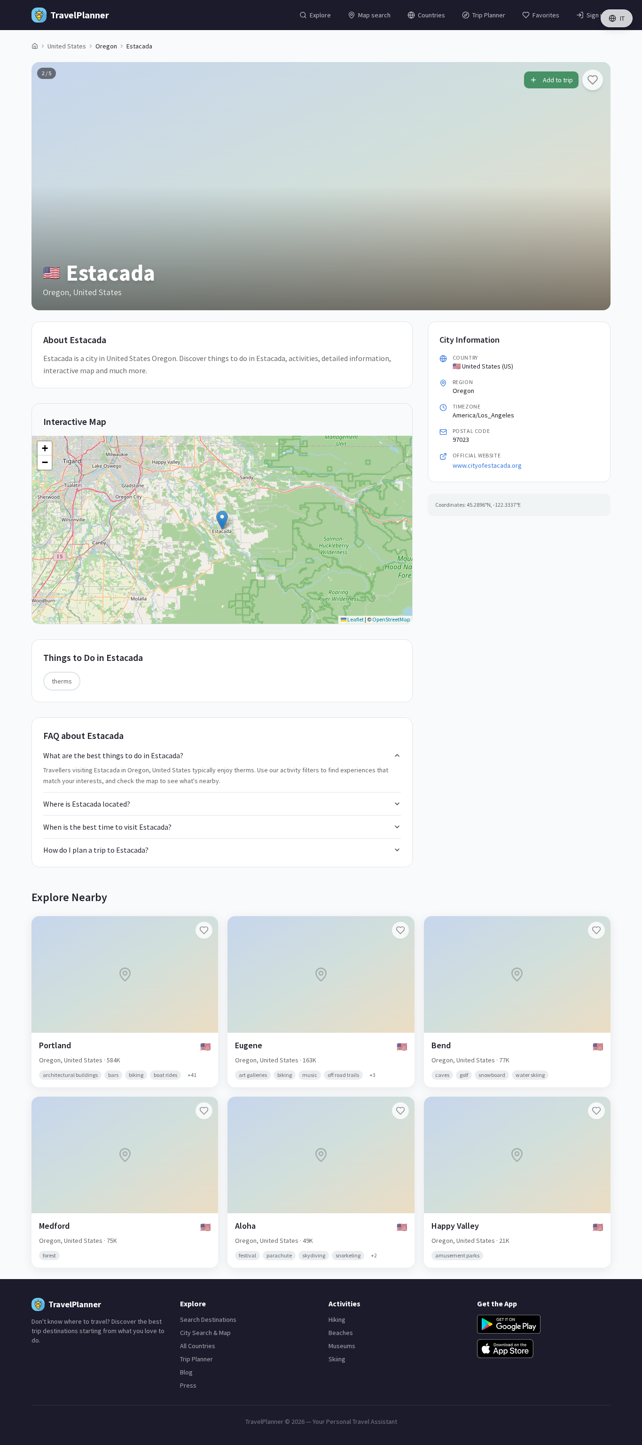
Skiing (337, 1359)
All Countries (197, 1346)
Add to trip (558, 80)
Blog (186, 1372)
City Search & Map (205, 1332)
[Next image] (595, 186)
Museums (342, 1346)
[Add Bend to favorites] (596, 930)
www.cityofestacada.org (487, 465)
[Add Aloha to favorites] (400, 1110)
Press (188, 1385)
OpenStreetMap (391, 619)
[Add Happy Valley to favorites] (596, 1110)
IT (622, 18)
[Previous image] (46, 186)
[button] (222, 520)
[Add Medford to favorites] (204, 1110)
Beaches (341, 1332)
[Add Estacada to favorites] (592, 80)
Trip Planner (196, 1359)
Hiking (337, 1319)
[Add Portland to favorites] (204, 930)
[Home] (34, 46)
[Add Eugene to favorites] (400, 930)
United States (66, 46)
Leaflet (355, 619)
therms (62, 681)
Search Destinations (208, 1319)
